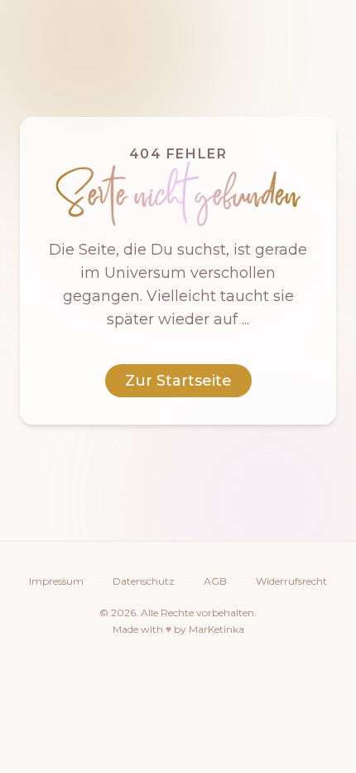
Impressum (56, 581)
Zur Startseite (178, 381)
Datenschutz (144, 581)
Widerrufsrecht (291, 581)
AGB (215, 581)
